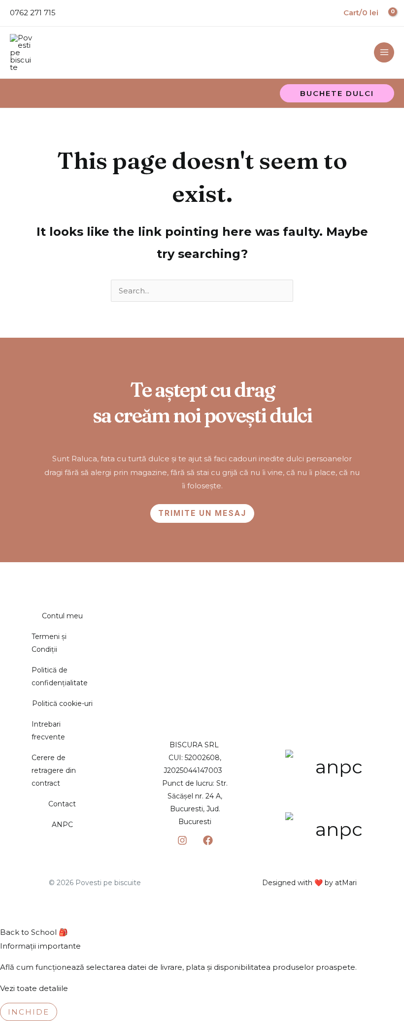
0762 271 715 (33, 12)
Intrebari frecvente (48, 730)
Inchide (28, 1012)
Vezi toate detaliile (34, 988)
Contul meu (62, 615)
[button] (337, 93)
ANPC (62, 824)
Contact (62, 803)
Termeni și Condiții (49, 643)
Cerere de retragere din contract (54, 770)
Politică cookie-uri (62, 703)
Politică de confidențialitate (60, 676)
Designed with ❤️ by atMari (309, 882)
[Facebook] (208, 840)
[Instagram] (182, 840)
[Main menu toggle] (384, 52)
